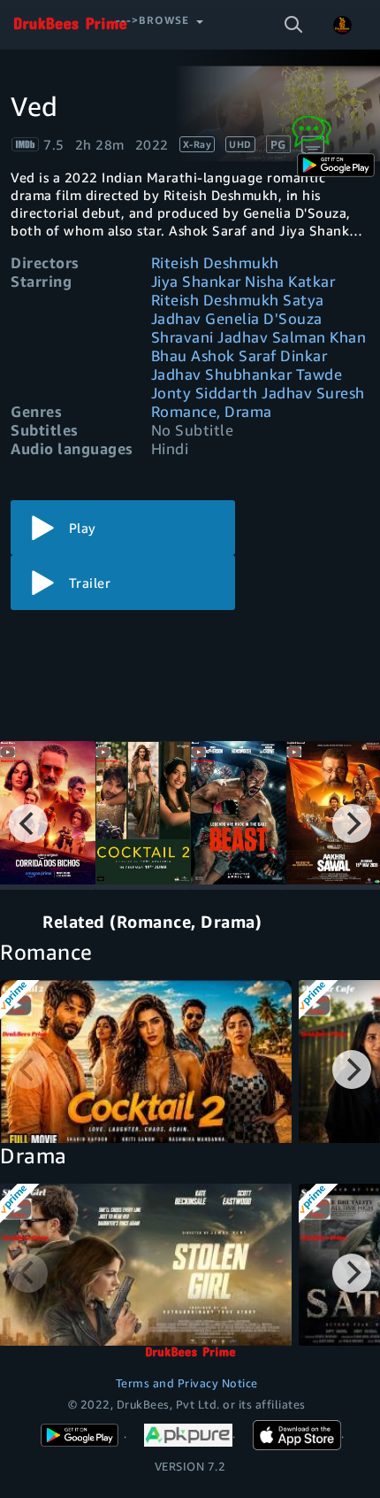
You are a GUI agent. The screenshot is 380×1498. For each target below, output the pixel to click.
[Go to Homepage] (70, 25)
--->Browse (152, 20)
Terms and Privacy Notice (187, 1383)
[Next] (351, 823)
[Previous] (28, 823)
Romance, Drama (211, 411)
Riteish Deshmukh (215, 262)
